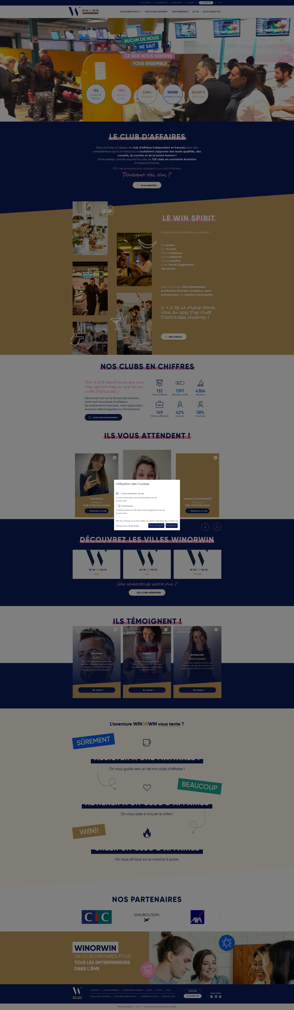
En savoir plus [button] (121, 501)
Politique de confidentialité (127, 526)
